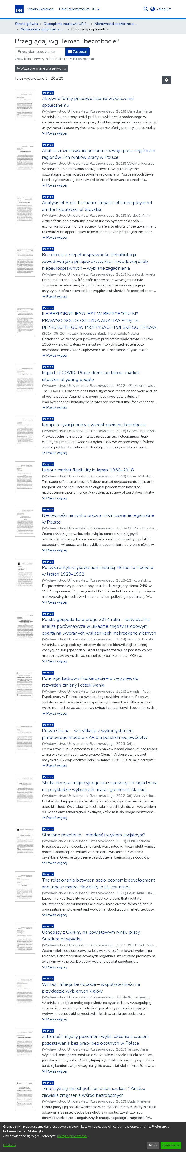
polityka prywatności (72, 1136)
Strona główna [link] (26, 23)
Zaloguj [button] (163, 9)
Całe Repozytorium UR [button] (77, 9)
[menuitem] (78, 9)
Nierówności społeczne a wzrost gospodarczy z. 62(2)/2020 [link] (43, 29)
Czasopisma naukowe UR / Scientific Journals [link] (66, 23)
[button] (19, 9)
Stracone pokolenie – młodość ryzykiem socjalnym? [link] (93, 835)
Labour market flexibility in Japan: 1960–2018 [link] (88, 470)
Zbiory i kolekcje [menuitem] (41, 9)
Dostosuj (9, 1145)
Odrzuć (153, 1145)
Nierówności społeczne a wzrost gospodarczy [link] (117, 23)
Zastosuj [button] (79, 51)
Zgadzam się (171, 1145)
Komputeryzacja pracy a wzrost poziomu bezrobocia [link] (94, 425)
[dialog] (93, 1137)
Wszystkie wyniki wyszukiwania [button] (43, 68)
